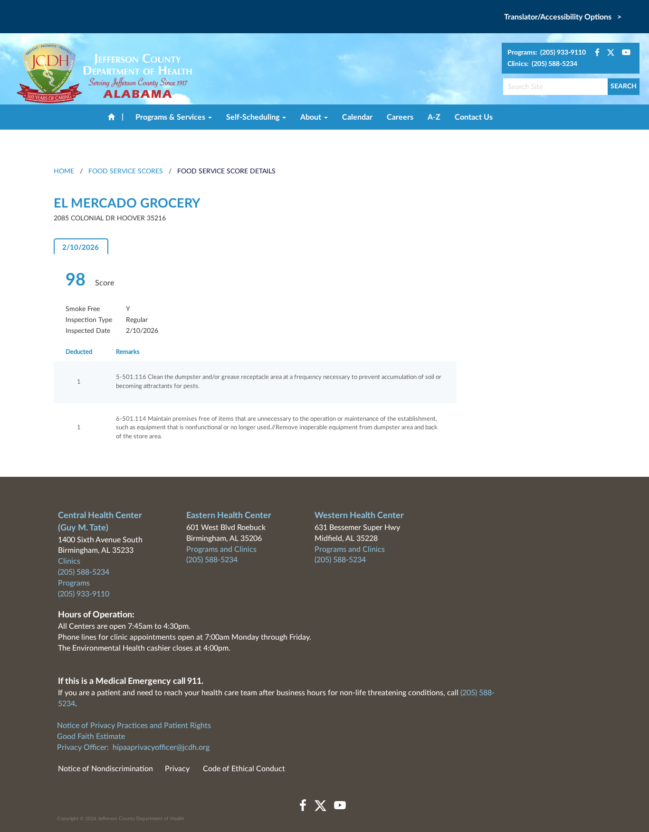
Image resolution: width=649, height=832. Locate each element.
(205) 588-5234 (83, 572)
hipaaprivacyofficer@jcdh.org (161, 747)
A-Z (434, 117)
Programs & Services (171, 117)
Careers (400, 117)
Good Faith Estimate (91, 736)
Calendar (357, 117)
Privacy (177, 769)
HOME (64, 171)
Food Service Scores (125, 171)
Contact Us (474, 117)
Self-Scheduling (253, 117)
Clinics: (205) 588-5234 (542, 64)
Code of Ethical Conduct (244, 769)
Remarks (128, 352)
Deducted (79, 352)
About (311, 117)
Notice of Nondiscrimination (105, 769)
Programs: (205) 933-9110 (546, 52)
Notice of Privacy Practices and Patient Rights (134, 725)
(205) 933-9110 (83, 594)
